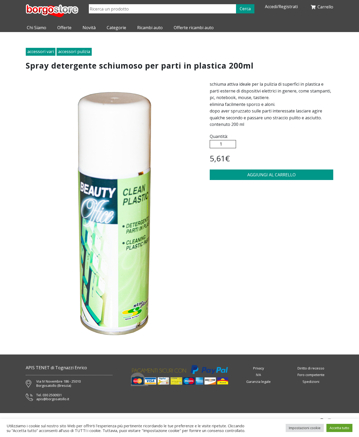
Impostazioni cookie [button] (305, 427)
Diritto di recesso (311, 368)
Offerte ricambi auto (194, 27)
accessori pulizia (74, 51)
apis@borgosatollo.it (52, 399)
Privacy (258, 368)
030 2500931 (52, 395)
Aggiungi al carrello (271, 175)
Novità (89, 27)
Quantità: (219, 136)
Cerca (245, 9)
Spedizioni (310, 381)
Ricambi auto (150, 27)
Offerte (64, 27)
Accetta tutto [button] (339, 427)
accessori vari (40, 51)
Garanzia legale (258, 381)
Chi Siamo (36, 27)
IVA (258, 374)
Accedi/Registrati (281, 6)
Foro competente (311, 374)
